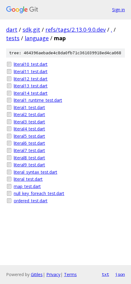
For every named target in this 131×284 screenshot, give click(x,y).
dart (11, 29)
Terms (70, 274)
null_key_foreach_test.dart (39, 193)
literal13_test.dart (31, 86)
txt (105, 274)
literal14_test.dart (31, 93)
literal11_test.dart (31, 71)
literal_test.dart (28, 179)
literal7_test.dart (29, 150)
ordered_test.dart (31, 201)
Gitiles (37, 274)
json (120, 274)
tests (12, 38)
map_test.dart (27, 186)
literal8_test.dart (29, 158)
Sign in (118, 9)
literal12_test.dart (31, 79)
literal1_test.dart (29, 107)
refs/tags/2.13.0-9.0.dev (75, 29)
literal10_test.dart (31, 64)
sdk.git (31, 29)
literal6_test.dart (29, 143)
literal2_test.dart (29, 114)
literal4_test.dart (29, 129)
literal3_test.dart (29, 122)
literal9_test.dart (29, 165)
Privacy (53, 274)
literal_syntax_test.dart (35, 172)
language (37, 38)
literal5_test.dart (29, 136)
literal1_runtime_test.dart (38, 100)
